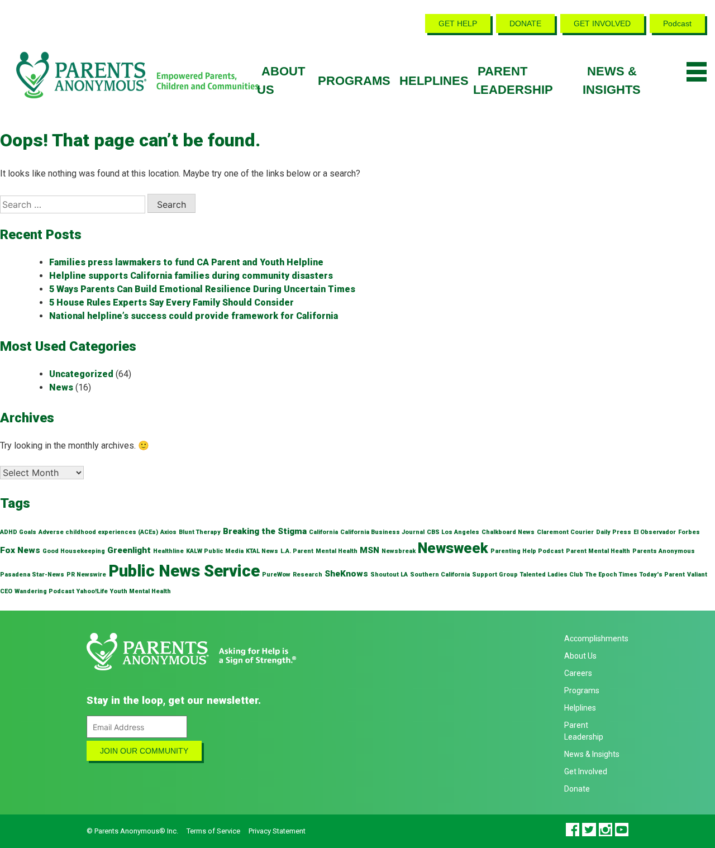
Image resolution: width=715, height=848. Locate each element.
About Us (580, 655)
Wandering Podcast (44, 591)
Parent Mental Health (598, 551)
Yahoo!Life (92, 591)
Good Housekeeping (73, 551)
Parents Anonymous (663, 551)
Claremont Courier (565, 532)
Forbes (689, 532)
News (61, 387)
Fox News (20, 550)
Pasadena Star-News (32, 574)
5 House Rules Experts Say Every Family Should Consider (171, 302)
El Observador (654, 532)
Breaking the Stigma (265, 531)
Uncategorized (81, 374)
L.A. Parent (296, 551)
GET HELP (457, 23)
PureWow (276, 574)
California (323, 532)
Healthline (168, 551)
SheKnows (346, 574)
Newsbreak (399, 551)
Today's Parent (662, 574)
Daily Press (613, 532)
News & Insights (591, 754)
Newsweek (453, 548)
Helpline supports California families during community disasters (191, 275)
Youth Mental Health (140, 591)
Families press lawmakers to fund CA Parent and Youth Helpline (186, 262)
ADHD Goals (18, 532)
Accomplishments (596, 638)
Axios (168, 532)
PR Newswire (86, 574)
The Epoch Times (611, 574)
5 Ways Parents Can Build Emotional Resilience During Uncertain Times (202, 289)
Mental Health (337, 551)
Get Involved (585, 771)
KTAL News (262, 551)
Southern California (440, 574)
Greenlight (129, 550)
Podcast (677, 23)
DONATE (525, 23)
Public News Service (184, 570)
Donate (577, 788)
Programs (354, 81)
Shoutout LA (389, 574)
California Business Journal (382, 532)
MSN (369, 550)
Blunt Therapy (200, 532)
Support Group (495, 574)
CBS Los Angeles (453, 532)
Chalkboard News (508, 532)
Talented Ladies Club (551, 574)
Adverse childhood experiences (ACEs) (98, 532)
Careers (578, 673)
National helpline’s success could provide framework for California (193, 316)
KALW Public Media (215, 551)
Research (307, 574)
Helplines (434, 81)
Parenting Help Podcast (527, 551)
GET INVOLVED (602, 23)
